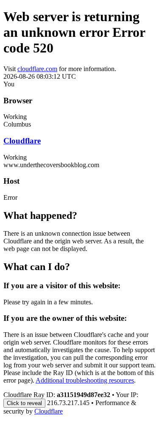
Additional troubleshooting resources (85, 380)
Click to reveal (24, 403)
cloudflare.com (37, 68)
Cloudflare (22, 140)
